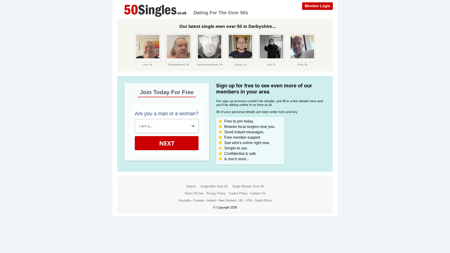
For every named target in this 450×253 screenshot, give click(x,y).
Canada (198, 200)
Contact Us (258, 193)
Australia (185, 200)
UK (241, 200)
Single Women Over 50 (248, 186)
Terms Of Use (193, 193)
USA (249, 200)
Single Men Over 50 (214, 186)
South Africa (263, 200)
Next (166, 143)
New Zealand (227, 200)
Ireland (211, 200)
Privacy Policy (216, 193)
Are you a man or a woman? (167, 113)
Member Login (317, 6)
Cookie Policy (238, 193)
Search (191, 186)
